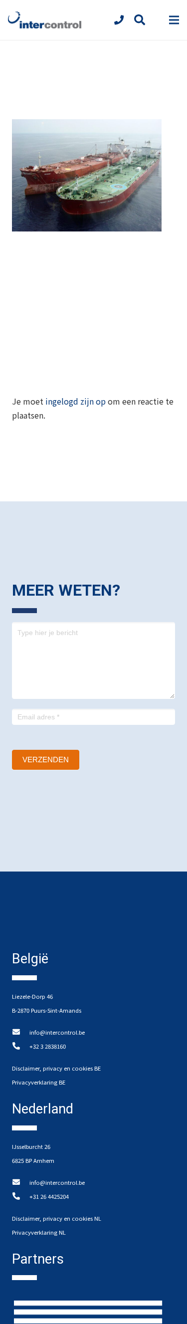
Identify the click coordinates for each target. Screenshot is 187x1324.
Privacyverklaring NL (39, 1232)
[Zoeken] (139, 20)
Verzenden (45, 759)
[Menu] (174, 19)
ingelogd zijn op (75, 401)
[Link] (44, 20)
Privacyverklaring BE (38, 1082)
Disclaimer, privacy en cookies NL (56, 1218)
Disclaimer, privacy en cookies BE (56, 1068)
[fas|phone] (121, 20)
